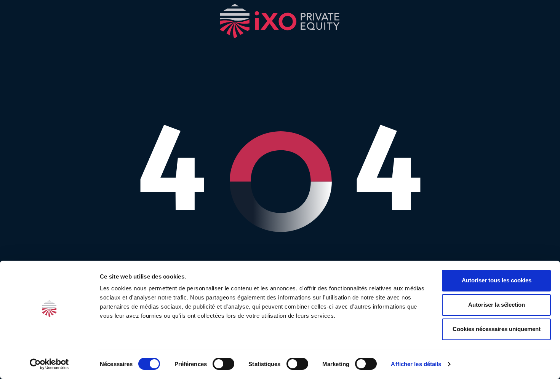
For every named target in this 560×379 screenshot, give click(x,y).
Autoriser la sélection (496, 304)
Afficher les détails (416, 364)
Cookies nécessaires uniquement (497, 329)
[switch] (223, 364)
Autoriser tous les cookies (496, 280)
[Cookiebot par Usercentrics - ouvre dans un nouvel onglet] (49, 364)
